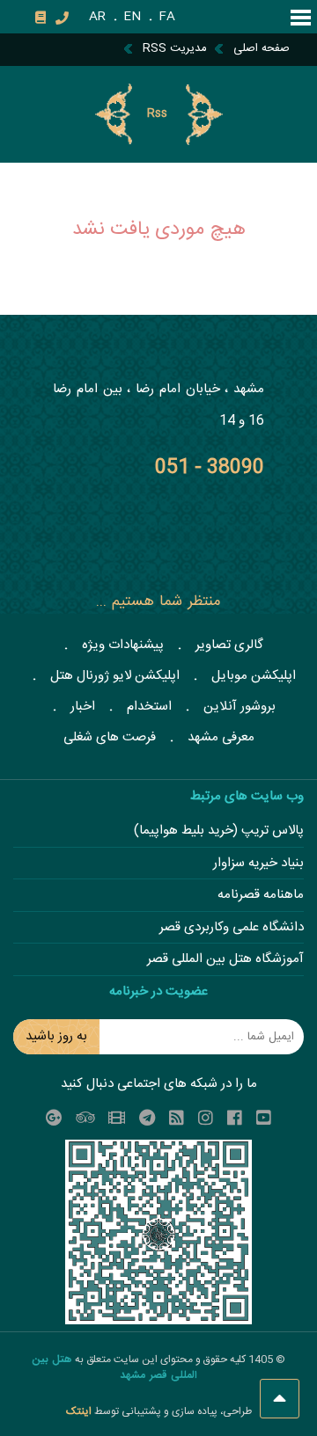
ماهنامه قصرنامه (260, 896)
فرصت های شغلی (109, 737)
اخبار (82, 707)
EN (132, 16)
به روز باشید (56, 1036)
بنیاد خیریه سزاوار (258, 864)
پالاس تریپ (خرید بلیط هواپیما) (219, 831)
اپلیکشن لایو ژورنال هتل (115, 676)
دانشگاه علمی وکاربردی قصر (231, 928)
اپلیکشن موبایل (253, 676)
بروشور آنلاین (239, 707)
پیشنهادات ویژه (123, 645)
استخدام (149, 707)
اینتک (80, 1411)
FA (166, 16)
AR (97, 16)
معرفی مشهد (221, 737)
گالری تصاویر (229, 645)
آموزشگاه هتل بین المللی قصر (225, 960)
